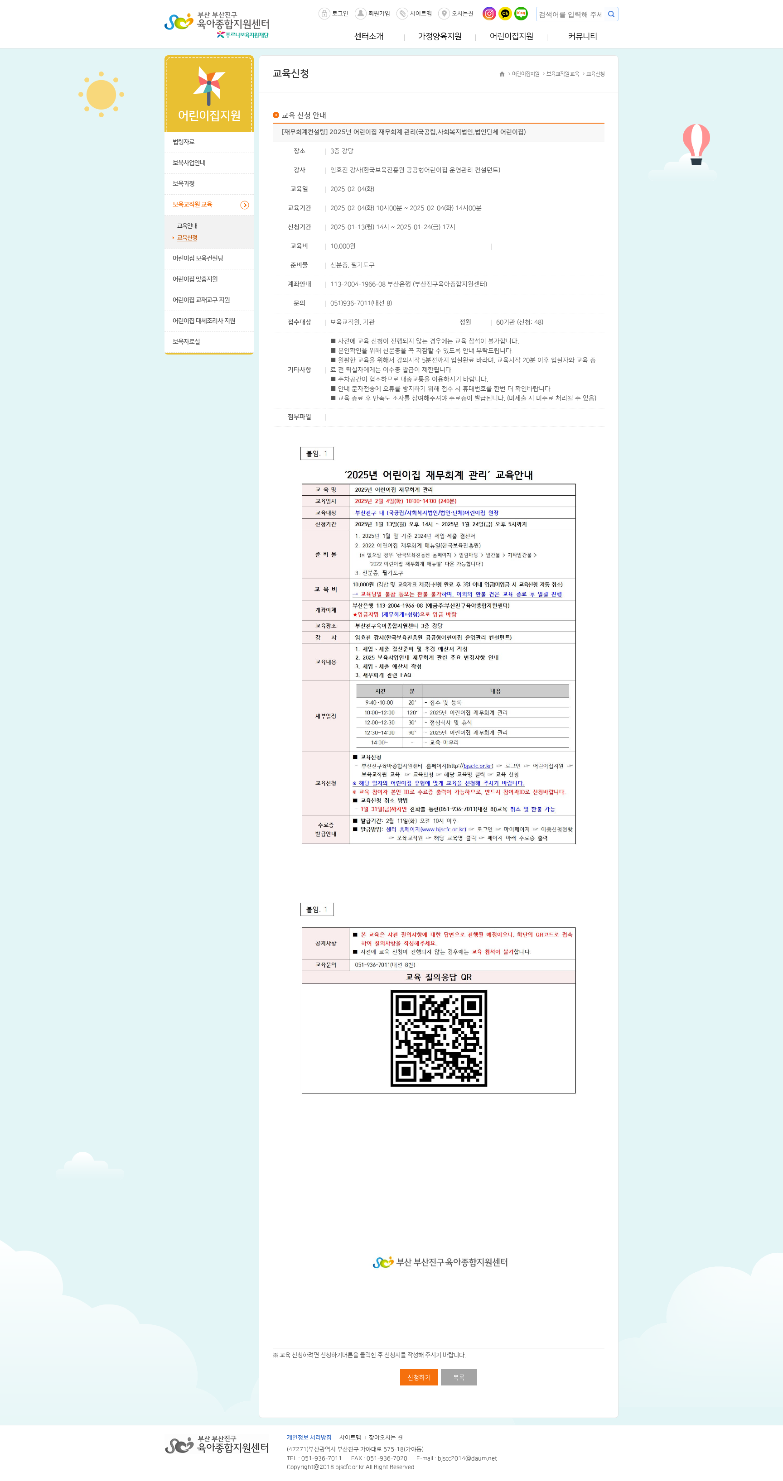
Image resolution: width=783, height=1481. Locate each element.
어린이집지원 (511, 36)
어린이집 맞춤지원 (195, 279)
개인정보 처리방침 (309, 1437)
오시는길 (463, 13)
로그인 (340, 13)
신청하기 (419, 1377)
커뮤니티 (582, 36)
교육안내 (187, 226)
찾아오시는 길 (386, 1437)
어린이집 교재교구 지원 (201, 300)
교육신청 (187, 238)
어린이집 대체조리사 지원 (204, 321)
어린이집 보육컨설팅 (198, 258)
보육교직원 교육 (192, 204)
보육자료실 (186, 341)
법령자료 (183, 142)
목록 (459, 1377)
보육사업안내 (189, 163)
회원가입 (379, 13)
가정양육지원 (440, 36)
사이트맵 (421, 13)
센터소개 (368, 36)
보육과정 (183, 183)
